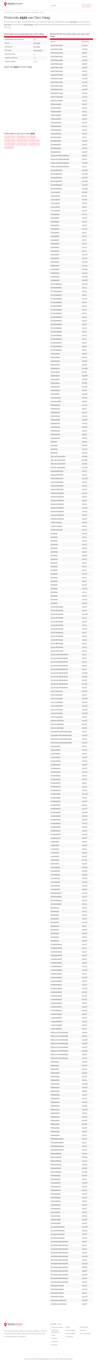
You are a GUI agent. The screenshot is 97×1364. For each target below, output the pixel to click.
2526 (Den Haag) (22, 144)
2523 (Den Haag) (10, 137)
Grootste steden (57, 1327)
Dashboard (84, 1327)
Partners (54, 1338)
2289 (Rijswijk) (9, 147)
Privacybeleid (70, 1333)
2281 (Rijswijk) (31, 137)
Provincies (55, 1341)
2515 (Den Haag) (34, 144)
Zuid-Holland (8, 12)
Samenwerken (71, 1330)
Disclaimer (69, 1337)
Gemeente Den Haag (22, 12)
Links (53, 1335)
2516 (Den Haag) (34, 140)
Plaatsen (54, 1345)
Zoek (87, 6)
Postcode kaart (85, 1333)
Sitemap (83, 1330)
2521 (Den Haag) (10, 140)
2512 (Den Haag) (10, 144)
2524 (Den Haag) (22, 140)
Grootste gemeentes (55, 1331)
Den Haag (34, 12)
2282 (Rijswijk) (21, 137)
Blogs (68, 1327)
